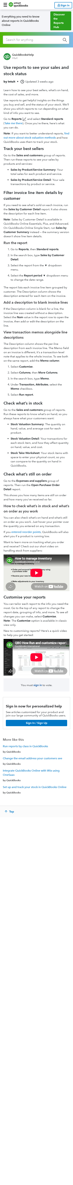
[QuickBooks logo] (18, 4)
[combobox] (36, 40)
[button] (5, 4)
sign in (37, 685)
